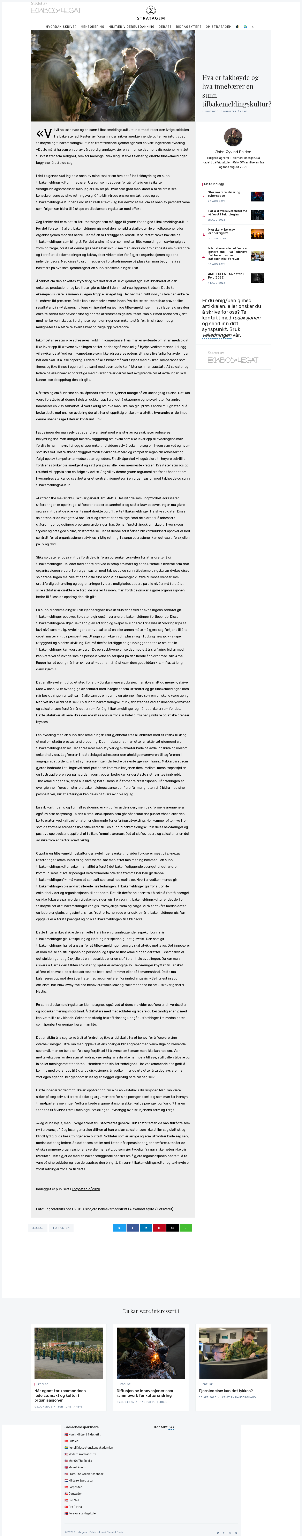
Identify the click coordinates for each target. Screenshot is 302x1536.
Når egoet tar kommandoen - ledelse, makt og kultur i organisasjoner (62, 1395)
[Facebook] (223, 1532)
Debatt (165, 26)
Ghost (110, 1532)
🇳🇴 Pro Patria (73, 1507)
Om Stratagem (219, 26)
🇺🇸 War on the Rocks (78, 1461)
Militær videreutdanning (132, 26)
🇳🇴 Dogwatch (73, 1494)
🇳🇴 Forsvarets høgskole (80, 1513)
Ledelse (37, 1228)
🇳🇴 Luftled (71, 1441)
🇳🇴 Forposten (73, 1487)
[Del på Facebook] (133, 1228)
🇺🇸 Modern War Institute (80, 1454)
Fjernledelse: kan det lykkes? (226, 1390)
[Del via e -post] (172, 1228)
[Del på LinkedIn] (146, 1228)
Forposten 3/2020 (86, 1189)
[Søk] (253, 27)
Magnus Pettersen (153, 1402)
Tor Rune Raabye (70, 1406)
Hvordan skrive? (61, 26)
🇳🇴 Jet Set (72, 1500)
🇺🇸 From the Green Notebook (84, 1474)
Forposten (61, 1228)
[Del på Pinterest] (159, 1228)
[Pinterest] (235, 1532)
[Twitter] (217, 1532)
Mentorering (93, 26)
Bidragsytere (189, 26)
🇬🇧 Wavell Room (75, 1467)
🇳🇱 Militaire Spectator (79, 1480)
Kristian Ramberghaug (239, 1397)
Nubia (120, 1532)
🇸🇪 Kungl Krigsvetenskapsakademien (89, 1447)
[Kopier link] (186, 1228)
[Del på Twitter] (119, 1228)
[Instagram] (229, 1532)
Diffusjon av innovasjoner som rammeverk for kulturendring (145, 1393)
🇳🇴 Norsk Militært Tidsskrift (83, 1434)
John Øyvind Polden (233, 151)
